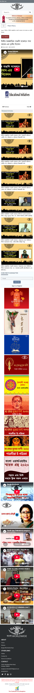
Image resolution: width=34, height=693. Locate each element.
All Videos (5, 36)
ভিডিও (6, 30)
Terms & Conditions (6, 658)
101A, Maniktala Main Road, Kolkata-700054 (8, 665)
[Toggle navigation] (3, 25)
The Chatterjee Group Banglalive (17, 691)
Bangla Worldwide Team (7, 647)
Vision (3, 642)
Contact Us (4, 656)
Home (2, 30)
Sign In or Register (17, 286)
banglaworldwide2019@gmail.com (10, 668)
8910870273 (4, 671)
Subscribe (17, 282)
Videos (3, 653)
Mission (3, 645)
